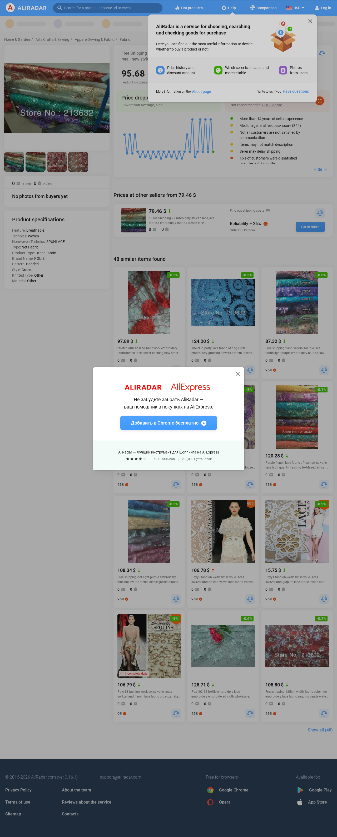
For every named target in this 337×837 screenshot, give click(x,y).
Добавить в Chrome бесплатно (165, 423)
